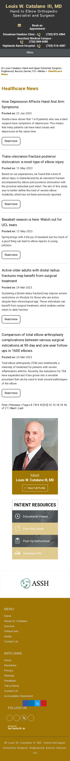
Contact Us (11, 641)
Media (41, 71)
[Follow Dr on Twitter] (37, 703)
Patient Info (11, 631)
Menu (30, 52)
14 (57, 405)
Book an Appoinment (37, 27)
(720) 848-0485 (38, 41)
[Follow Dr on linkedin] (32, 703)
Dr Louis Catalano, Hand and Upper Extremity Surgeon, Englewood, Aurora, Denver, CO (31, 70)
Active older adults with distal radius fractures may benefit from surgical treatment (31, 275)
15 (61, 405)
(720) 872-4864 (55, 34)
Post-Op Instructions (36, 541)
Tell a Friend (11, 685)
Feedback (10, 680)
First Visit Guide (33, 528)
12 (50, 405)
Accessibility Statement (18, 696)
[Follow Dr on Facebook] (26, 703)
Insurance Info (32, 553)
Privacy (8, 670)
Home (7, 616)
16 (65, 405)
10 (41, 405)
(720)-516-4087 (55, 45)
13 (54, 405)
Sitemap (9, 675)
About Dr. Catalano (15, 621)
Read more (11, 141)
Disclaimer (10, 665)
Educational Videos (35, 516)
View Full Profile (36, 488)
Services (9, 626)
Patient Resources (35, 505)
